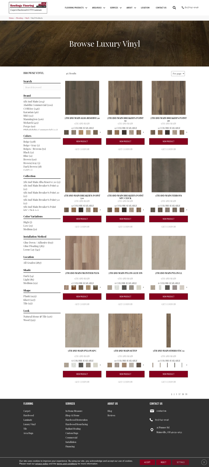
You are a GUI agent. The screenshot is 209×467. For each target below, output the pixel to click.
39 (186, 394)
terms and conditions (67, 463)
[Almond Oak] (82, 252)
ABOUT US (113, 403)
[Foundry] (167, 209)
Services (114, 7)
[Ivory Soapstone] (139, 287)
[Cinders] (182, 364)
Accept (147, 462)
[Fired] (169, 175)
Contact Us (161, 7)
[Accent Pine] (125, 330)
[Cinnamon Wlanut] (95, 287)
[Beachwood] (160, 364)
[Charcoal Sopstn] (124, 287)
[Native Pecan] (95, 132)
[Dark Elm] (139, 364)
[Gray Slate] (131, 287)
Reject (163, 462)
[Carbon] (175, 364)
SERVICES (70, 403)
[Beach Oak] (117, 364)
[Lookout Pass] (131, 132)
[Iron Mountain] (124, 132)
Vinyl (27, 18)
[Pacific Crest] (139, 132)
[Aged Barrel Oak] (82, 97)
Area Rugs (97, 7)
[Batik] (168, 330)
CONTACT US (156, 403)
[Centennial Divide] (88, 287)
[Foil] (160, 209)
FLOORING (28, 403)
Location (145, 7)
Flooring (19, 18)
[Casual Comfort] (81, 287)
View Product (82, 141)
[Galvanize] (175, 209)
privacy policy (41, 463)
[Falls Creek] (125, 97)
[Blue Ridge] (74, 132)
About (129, 7)
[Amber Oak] (74, 287)
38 (183, 394)
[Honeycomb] (81, 132)
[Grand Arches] (117, 132)
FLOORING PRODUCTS (74, 7)
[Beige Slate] (125, 252)
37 (179, 394)
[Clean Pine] (131, 364)
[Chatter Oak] (124, 364)
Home (11, 18)
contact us (161, 410)
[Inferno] (182, 209)
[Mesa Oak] (88, 132)
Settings (181, 462)
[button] (86, 8)
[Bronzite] (167, 364)
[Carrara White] (117, 287)
